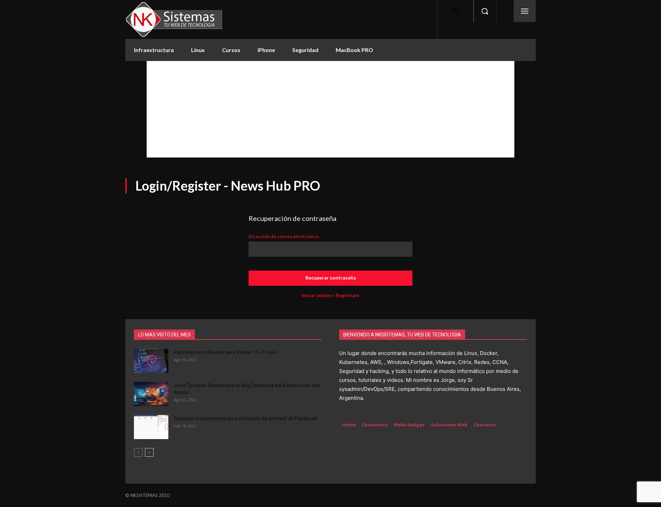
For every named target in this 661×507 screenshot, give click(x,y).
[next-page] (149, 452)
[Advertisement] (330, 109)
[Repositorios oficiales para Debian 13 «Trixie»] (151, 361)
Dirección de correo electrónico (284, 236)
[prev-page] (138, 452)
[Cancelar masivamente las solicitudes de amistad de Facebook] (151, 427)
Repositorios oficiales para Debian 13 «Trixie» (225, 352)
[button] (485, 11)
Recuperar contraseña (330, 278)
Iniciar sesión (316, 295)
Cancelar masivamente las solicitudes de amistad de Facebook (245, 418)
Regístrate (347, 295)
